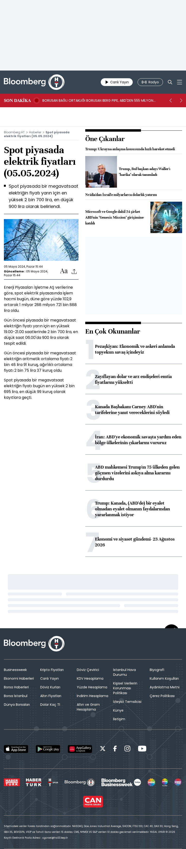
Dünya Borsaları (17, 704)
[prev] (170, 100)
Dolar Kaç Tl (50, 704)
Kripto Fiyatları (52, 669)
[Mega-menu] (179, 82)
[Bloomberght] (34, 82)
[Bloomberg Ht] (80, 782)
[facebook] (115, 749)
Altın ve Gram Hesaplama (88, 707)
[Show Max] (178, 782)
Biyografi (157, 669)
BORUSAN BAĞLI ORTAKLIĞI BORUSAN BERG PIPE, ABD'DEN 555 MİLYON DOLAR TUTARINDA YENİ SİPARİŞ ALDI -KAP (97, 100)
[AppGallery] (80, 749)
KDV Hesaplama (90, 678)
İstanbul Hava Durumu (124, 672)
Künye (118, 710)
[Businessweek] (121, 782)
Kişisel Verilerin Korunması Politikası (125, 688)
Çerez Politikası (162, 695)
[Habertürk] (12, 782)
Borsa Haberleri (16, 687)
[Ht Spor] (53, 782)
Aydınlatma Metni (164, 687)
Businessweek (15, 669)
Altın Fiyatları (50, 695)
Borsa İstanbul (15, 695)
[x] (103, 749)
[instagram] (127, 749)
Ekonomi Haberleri (19, 678)
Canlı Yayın (49, 678)
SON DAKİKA (17, 100)
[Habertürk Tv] (33, 782)
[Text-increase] (64, 271)
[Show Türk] (165, 782)
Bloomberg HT (14, 132)
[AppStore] (16, 749)
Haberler (35, 132)
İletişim (119, 719)
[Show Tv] (151, 782)
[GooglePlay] (48, 749)
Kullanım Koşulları (164, 678)
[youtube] (142, 749)
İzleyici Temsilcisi (127, 701)
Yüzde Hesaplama (92, 687)
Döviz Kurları (50, 687)
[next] (181, 100)
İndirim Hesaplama (92, 695)
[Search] (170, 82)
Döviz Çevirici (88, 669)
